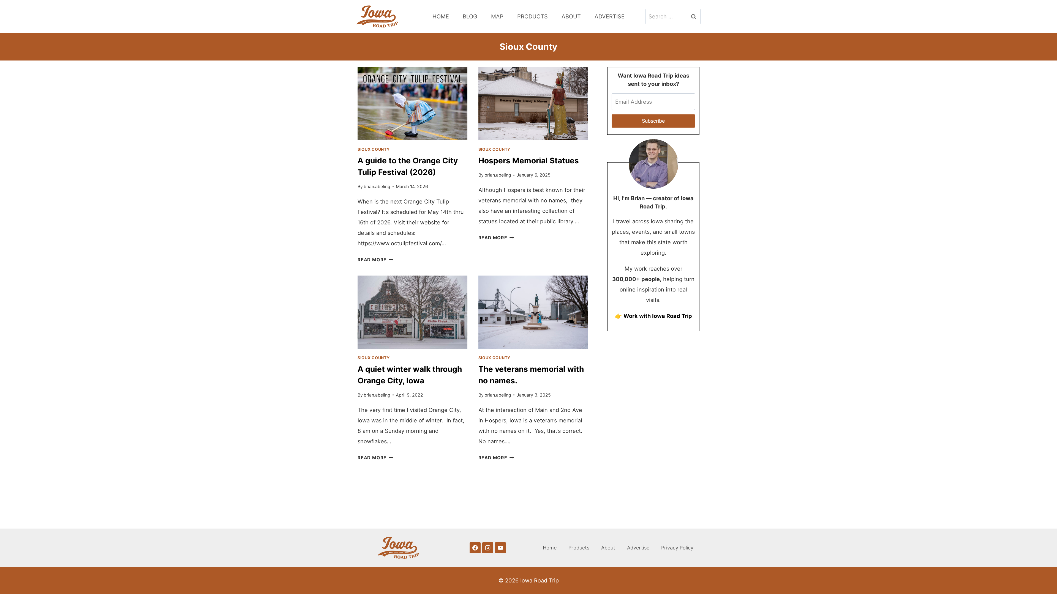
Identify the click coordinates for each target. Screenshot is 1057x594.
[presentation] (412, 103)
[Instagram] (487, 547)
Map (497, 16)
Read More (375, 259)
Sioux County (373, 149)
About (571, 16)
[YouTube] (500, 547)
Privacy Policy (677, 548)
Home (440, 16)
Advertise (610, 16)
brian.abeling (377, 186)
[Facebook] (475, 547)
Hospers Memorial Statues (528, 160)
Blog (470, 16)
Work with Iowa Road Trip (657, 316)
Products (532, 16)
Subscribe (653, 121)
